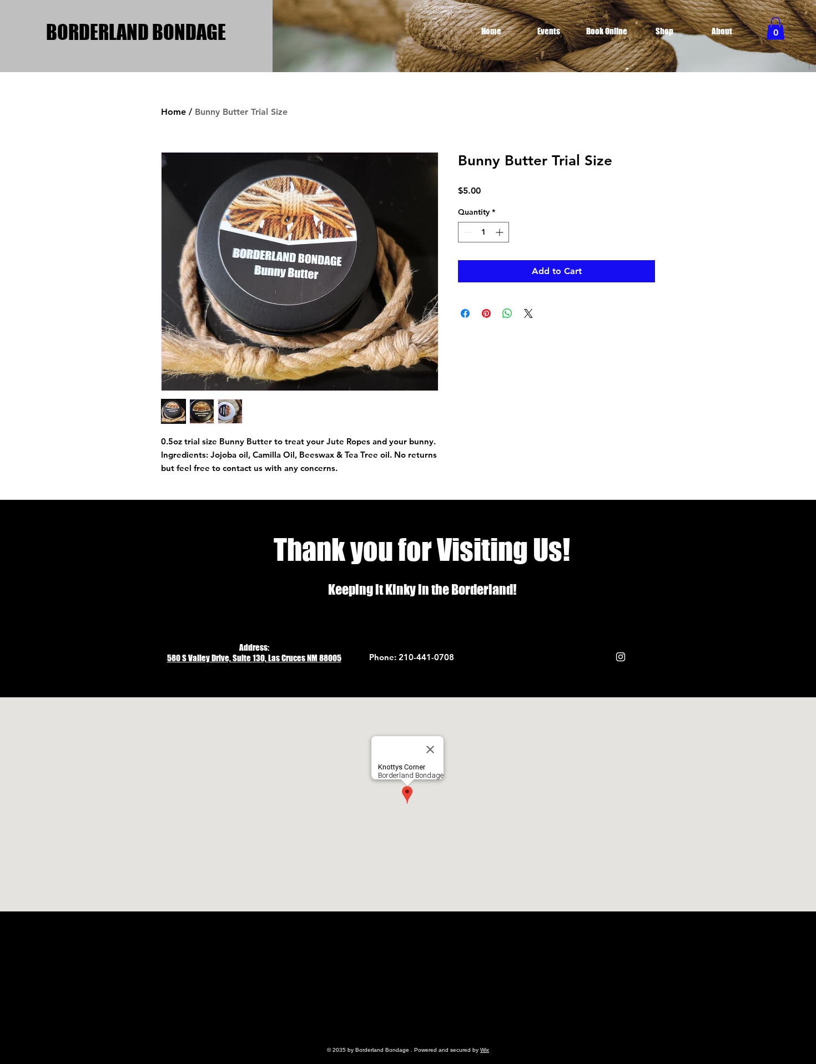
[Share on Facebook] (465, 313)
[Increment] (500, 232)
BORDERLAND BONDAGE (136, 32)
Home (173, 112)
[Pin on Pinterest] (486, 313)
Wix (484, 1050)
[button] (775, 28)
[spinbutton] (483, 232)
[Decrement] (467, 232)
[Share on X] (528, 313)
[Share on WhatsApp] (507, 313)
